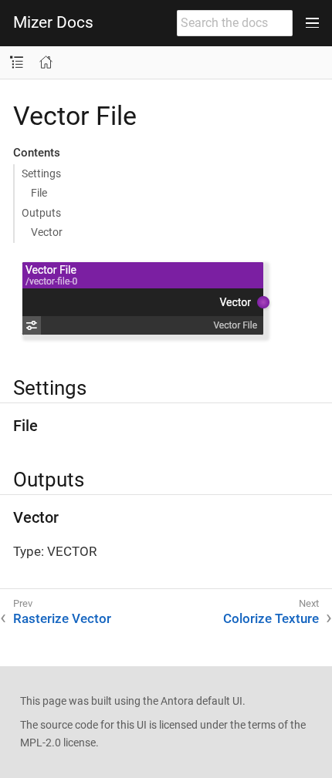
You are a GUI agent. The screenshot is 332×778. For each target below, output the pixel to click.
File (39, 193)
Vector (47, 232)
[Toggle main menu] (312, 23)
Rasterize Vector (62, 618)
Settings (41, 173)
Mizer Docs (53, 23)
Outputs (41, 213)
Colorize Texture (271, 618)
